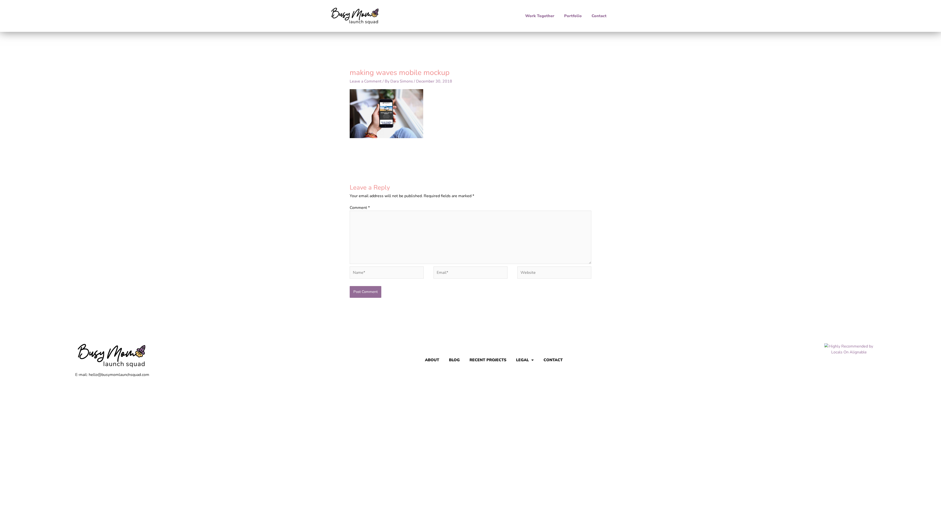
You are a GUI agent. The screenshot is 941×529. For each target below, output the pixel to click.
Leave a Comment (366, 81)
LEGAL (522, 360)
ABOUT (432, 360)
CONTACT (553, 360)
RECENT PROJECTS (488, 360)
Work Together (539, 16)
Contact (599, 16)
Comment (360, 207)
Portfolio (573, 16)
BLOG (454, 360)
